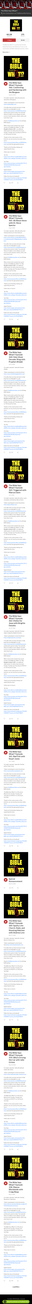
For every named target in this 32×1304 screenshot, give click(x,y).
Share (10, 40)
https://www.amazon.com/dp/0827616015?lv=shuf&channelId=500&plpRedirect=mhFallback (15, 239)
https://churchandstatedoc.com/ (14, 944)
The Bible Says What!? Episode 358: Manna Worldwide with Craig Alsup (16, 1187)
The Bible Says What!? (9, 11)
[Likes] (4, 183)
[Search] (26, 2)
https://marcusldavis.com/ (10, 504)
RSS (24, 40)
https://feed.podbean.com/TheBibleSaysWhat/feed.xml (17, 14)
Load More (16, 1287)
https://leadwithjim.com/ (10, 104)
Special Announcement (15, 880)
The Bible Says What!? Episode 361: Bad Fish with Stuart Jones (17, 755)
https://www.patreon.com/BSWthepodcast (15, 111)
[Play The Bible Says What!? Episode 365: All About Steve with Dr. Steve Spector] (6, 217)
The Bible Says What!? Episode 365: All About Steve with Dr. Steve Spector (18, 220)
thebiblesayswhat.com (14, 120)
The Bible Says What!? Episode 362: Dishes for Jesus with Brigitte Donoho (17, 621)
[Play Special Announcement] (6, 880)
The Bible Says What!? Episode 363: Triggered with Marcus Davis (17, 489)
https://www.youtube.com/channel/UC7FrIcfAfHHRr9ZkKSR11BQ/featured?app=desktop (15, 164)
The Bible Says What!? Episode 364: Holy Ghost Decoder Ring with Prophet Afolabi (17, 357)
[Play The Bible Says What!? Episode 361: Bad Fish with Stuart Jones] (6, 753)
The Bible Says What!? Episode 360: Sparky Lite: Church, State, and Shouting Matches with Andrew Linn (17, 927)
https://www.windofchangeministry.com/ (14, 374)
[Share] (18, 183)
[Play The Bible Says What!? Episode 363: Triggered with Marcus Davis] (6, 486)
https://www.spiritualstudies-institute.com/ (15, 1074)
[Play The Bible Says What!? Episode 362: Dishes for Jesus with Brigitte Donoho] (6, 617)
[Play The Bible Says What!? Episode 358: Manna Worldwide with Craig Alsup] (6, 1183)
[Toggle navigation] (30, 2)
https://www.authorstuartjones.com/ (13, 771)
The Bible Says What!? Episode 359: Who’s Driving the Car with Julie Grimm (17, 1057)
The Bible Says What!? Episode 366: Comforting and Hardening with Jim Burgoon (17, 87)
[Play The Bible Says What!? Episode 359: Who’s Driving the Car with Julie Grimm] (6, 1054)
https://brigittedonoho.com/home (12, 637)
